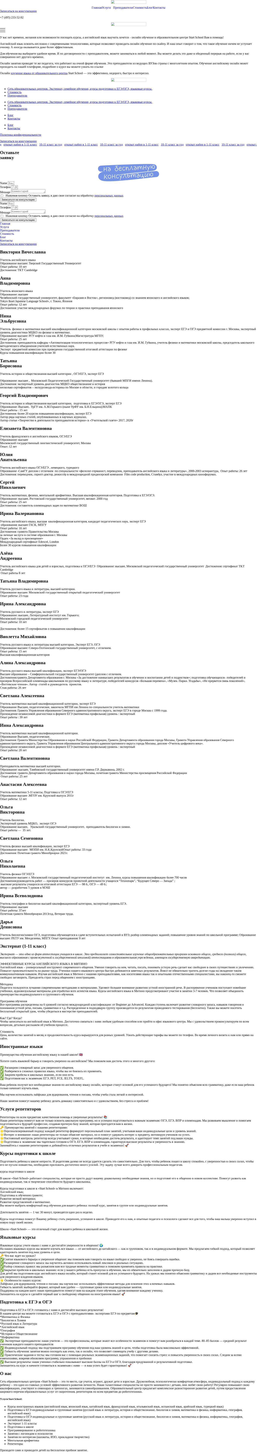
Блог (150, 7)
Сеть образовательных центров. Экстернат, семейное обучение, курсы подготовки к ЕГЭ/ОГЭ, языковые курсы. (80, 88)
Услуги (106, 7)
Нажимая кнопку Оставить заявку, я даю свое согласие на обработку (64, 195)
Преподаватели (123, 7)
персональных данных (108, 195)
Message (5, 192)
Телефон (6, 187)
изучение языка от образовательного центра (39, 73)
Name (4, 183)
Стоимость (140, 7)
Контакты (159, 7)
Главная (97, 7)
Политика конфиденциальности (20, 134)
